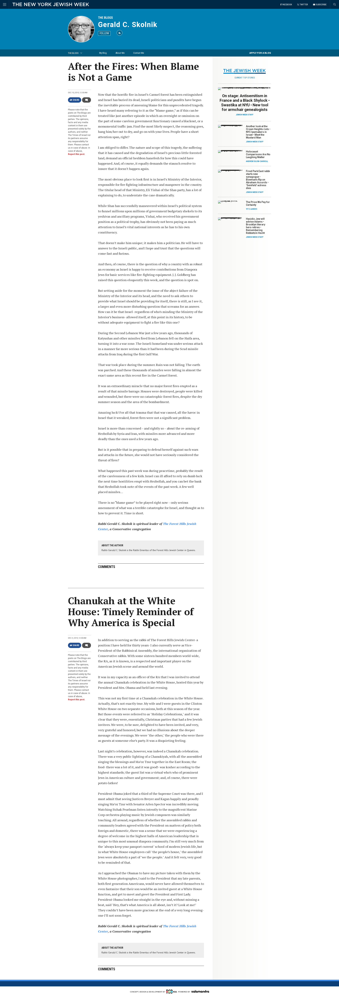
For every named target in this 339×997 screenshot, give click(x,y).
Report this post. (76, 154)
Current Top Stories (244, 77)
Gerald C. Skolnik (127, 24)
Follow (104, 33)
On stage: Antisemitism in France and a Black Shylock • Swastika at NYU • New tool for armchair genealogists (245, 103)
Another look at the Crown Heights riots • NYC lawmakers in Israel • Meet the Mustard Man (258, 132)
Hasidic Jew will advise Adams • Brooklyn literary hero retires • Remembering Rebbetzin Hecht (255, 225)
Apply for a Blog (260, 53)
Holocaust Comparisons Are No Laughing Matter (258, 154)
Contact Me (138, 53)
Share (76, 100)
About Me (119, 53)
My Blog (103, 53)
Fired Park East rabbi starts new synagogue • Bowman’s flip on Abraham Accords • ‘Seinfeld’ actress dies (258, 180)
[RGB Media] (171, 991)
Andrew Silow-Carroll (257, 161)
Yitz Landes (251, 209)
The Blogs (105, 17)
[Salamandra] (200, 991)
